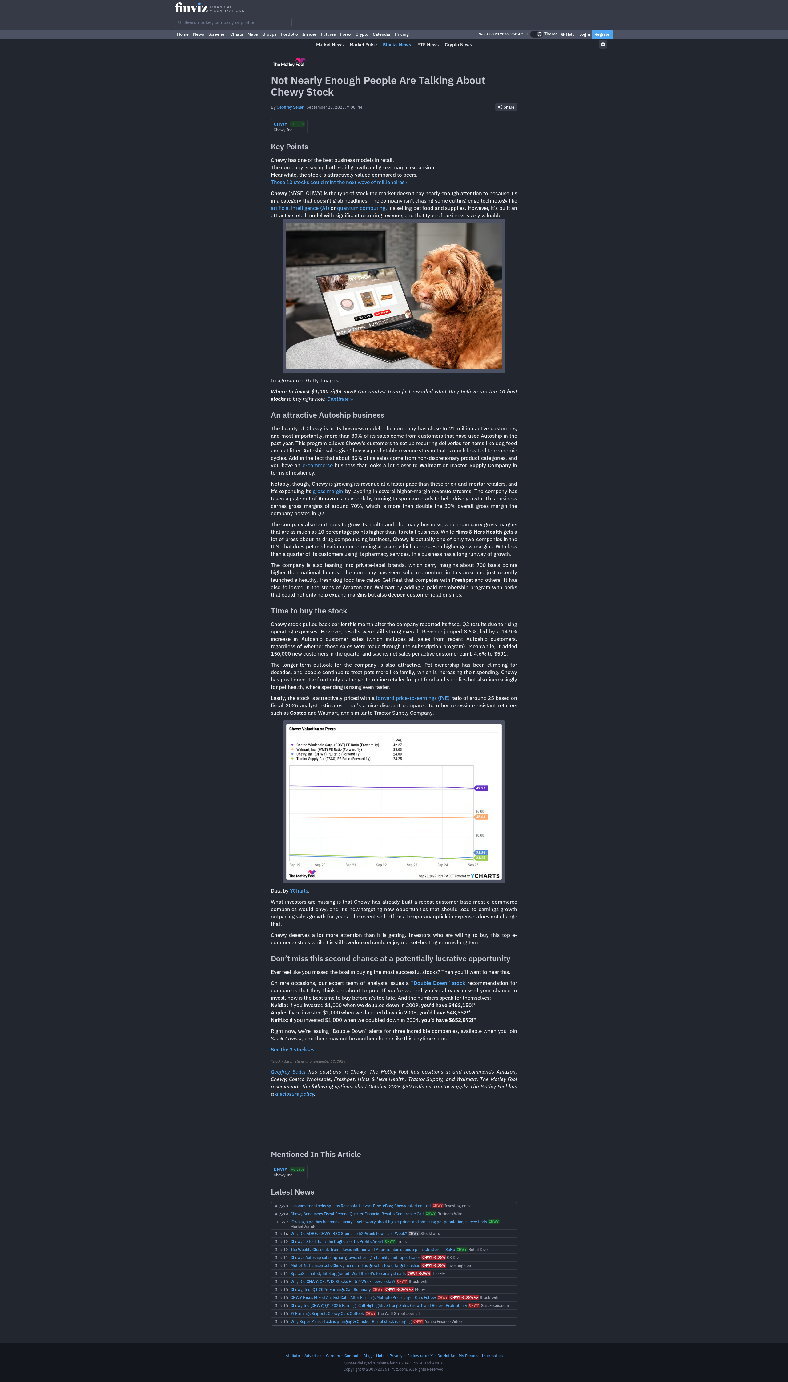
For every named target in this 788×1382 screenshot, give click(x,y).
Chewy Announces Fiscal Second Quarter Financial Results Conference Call (357, 1213)
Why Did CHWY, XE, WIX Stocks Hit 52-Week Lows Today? (343, 1281)
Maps (252, 34)
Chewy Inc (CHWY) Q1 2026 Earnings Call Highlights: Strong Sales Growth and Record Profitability (379, 1305)
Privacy (396, 1355)
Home (183, 34)
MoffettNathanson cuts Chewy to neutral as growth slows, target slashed (355, 1265)
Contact (351, 1355)
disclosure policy (294, 1094)
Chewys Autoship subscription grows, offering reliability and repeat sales (355, 1257)
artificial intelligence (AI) (300, 208)
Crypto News (458, 44)
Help (570, 34)
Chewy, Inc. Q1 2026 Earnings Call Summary (331, 1289)
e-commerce (318, 465)
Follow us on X (420, 1355)
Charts (236, 34)
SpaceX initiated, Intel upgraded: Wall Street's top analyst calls (348, 1273)
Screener (217, 34)
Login (584, 34)
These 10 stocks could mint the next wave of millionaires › (339, 182)
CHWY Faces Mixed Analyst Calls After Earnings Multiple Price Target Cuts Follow (363, 1297)
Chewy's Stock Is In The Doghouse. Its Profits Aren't (337, 1241)
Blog (367, 1355)
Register (602, 34)
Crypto (362, 34)
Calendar (382, 34)
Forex (345, 34)
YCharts (299, 890)
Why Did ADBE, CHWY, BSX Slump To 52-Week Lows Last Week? (349, 1233)
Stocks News (397, 44)
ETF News (428, 44)
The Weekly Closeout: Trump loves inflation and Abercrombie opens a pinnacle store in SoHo (373, 1249)
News (198, 34)
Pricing (402, 34)
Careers (333, 1355)
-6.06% (433, 1257)
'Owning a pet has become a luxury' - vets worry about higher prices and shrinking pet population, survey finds (389, 1221)
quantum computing (361, 208)
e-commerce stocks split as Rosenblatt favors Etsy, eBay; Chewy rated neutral (361, 1205)
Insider (309, 34)
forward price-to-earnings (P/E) (413, 698)
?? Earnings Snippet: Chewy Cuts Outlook (327, 1313)
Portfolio (289, 34)
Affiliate (293, 1355)
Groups (269, 34)
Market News (330, 44)
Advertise (312, 1355)
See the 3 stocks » (292, 1049)
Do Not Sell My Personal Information (470, 1355)
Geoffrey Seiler (290, 107)
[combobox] (233, 22)
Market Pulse (363, 44)
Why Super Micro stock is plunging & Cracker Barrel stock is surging (351, 1321)
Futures (328, 34)
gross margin (328, 491)
